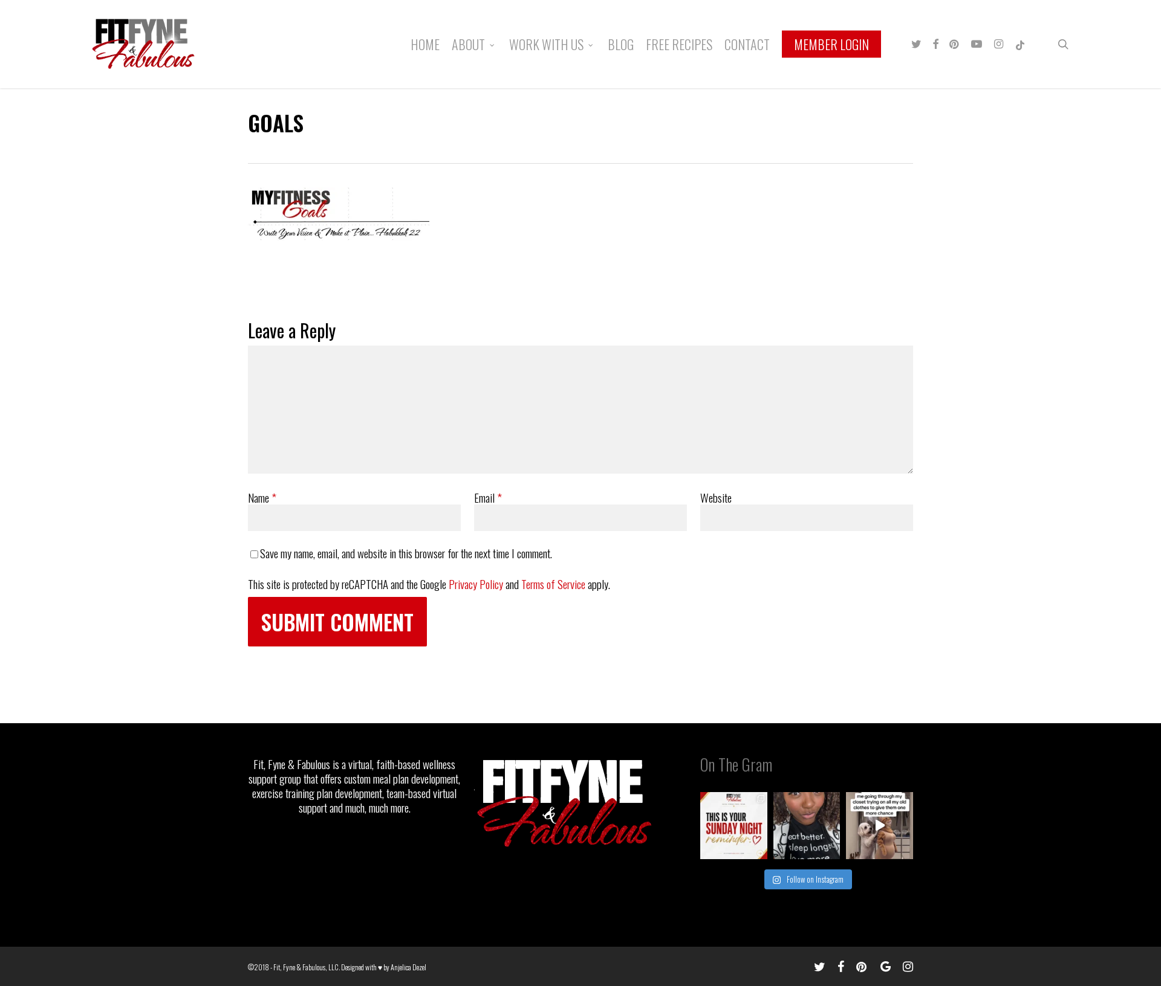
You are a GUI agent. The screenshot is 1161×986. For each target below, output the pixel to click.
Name (262, 497)
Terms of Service (553, 583)
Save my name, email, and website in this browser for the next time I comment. (406, 552)
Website (716, 497)
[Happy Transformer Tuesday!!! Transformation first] (807, 825)
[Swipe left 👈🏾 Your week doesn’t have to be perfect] (733, 825)
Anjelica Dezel (408, 967)
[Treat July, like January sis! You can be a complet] (879, 825)
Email (488, 497)
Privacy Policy (476, 583)
